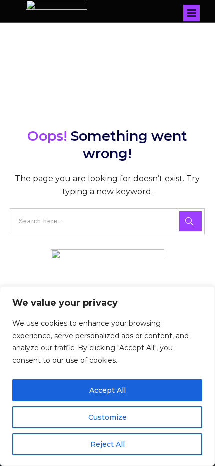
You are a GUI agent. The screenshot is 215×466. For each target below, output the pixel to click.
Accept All (108, 390)
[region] (107, 376)
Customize (107, 417)
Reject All (107, 444)
